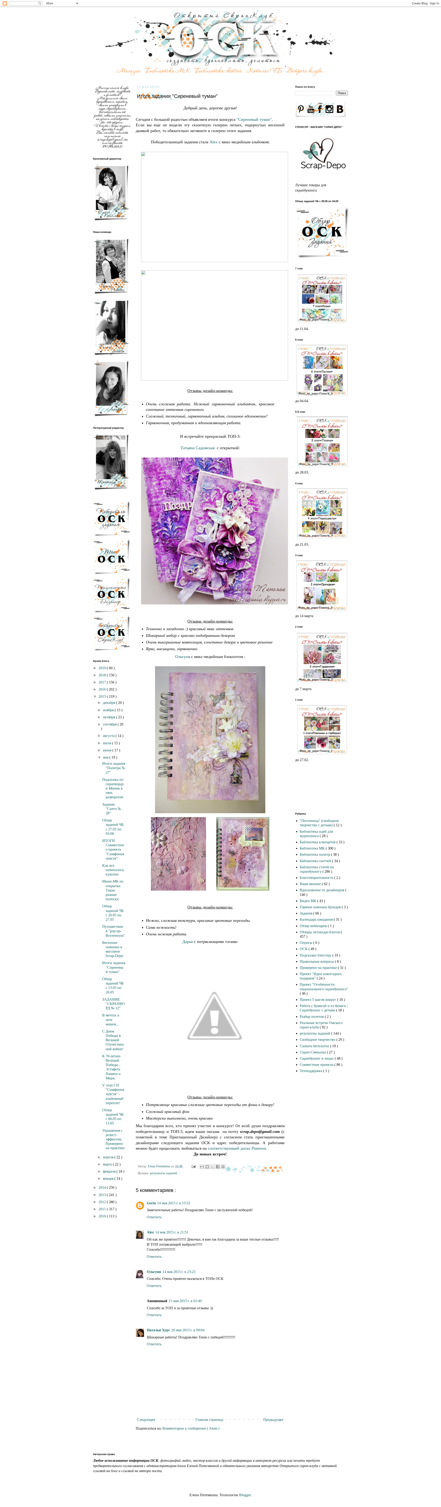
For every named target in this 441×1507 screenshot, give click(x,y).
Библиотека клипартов (318, 842)
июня (107, 750)
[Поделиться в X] (212, 1166)
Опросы (306, 943)
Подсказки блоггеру (316, 955)
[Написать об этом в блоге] (207, 1166)
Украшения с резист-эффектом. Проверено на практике (113, 1139)
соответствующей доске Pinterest (237, 1148)
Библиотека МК (313, 848)
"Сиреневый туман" (254, 119)
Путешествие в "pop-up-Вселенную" (113, 931)
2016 (103, 689)
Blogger (245, 1495)
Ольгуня (182, 656)
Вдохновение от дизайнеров (322, 890)
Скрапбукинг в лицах (317, 1058)
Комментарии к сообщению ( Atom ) (190, 1428)
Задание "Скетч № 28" (111, 808)
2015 (103, 696)
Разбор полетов (312, 1017)
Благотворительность (317, 878)
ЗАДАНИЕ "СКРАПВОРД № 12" (113, 1003)
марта (108, 1164)
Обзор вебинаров (314, 926)
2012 (103, 1202)
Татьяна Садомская (198, 448)
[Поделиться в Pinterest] (223, 1166)
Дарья (188, 941)
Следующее (146, 1420)
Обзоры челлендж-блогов (320, 932)
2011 (103, 1209)
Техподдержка (311, 1071)
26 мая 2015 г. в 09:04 (187, 1330)
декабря (109, 703)
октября (109, 717)
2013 (103, 1195)
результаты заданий (163, 1173)
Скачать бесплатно (315, 1046)
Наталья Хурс (158, 1330)
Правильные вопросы (317, 961)
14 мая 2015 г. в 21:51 (171, 1232)
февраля (109, 1171)
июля (107, 743)
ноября (109, 710)
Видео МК (308, 901)
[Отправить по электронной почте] (202, 1166)
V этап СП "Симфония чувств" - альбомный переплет (113, 1094)
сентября (110, 724)
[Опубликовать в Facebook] (217, 1166)
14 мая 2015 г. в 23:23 (178, 1272)
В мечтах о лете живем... (110, 1019)
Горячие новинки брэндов (321, 907)
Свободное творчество (318, 1039)
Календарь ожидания (317, 919)
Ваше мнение (311, 884)
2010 (103, 1216)
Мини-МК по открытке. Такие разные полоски (112, 890)
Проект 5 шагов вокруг (318, 1000)
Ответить (154, 1217)
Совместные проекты (317, 1065)
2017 (103, 682)
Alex (213, 142)
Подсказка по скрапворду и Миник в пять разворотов (113, 788)
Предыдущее (273, 1420)
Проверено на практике (319, 968)
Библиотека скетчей (316, 861)
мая (106, 757)
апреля (108, 1157)
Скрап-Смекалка (313, 1052)
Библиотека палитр (315, 854)
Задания (306, 913)
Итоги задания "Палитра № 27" (113, 768)
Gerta (151, 1203)
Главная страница (209, 1420)
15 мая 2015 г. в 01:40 (185, 1301)
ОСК (304, 949)
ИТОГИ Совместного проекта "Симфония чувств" (113, 849)
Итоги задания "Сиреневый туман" (113, 967)
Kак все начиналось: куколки (113, 870)
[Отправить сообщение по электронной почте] (193, 1166)
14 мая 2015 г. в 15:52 (173, 1203)
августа (109, 736)
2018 (103, 675)
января (108, 1178)
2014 (103, 1187)
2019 (103, 668)
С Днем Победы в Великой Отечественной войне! (113, 1040)
